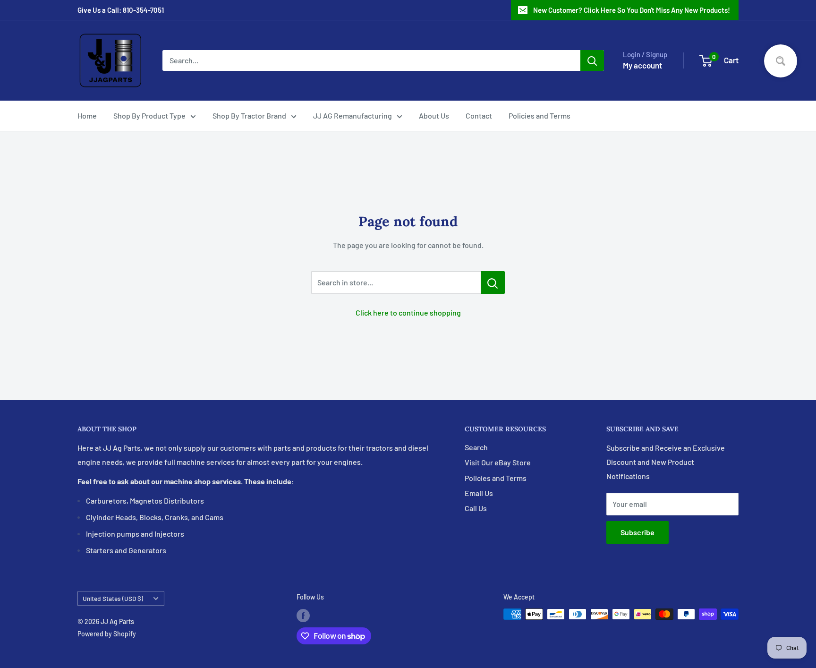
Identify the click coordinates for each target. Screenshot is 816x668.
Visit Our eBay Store (498, 462)
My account (642, 65)
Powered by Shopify (106, 634)
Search (476, 447)
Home (87, 115)
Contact (479, 115)
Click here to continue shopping (408, 312)
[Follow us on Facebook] (303, 615)
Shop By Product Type (149, 115)
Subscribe (637, 532)
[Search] (592, 60)
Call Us (476, 508)
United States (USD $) (113, 598)
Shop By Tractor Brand (249, 115)
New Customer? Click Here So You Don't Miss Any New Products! (631, 10)
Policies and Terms (539, 115)
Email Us (479, 492)
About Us (434, 115)
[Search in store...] (493, 282)
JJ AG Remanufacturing (352, 115)
